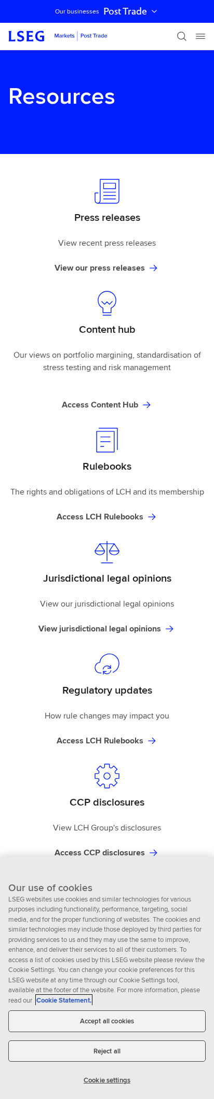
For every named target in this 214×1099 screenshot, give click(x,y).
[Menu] (200, 36)
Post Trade (125, 11)
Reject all (107, 1051)
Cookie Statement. (63, 1000)
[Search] (181, 36)
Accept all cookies (107, 1021)
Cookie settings (107, 1080)
